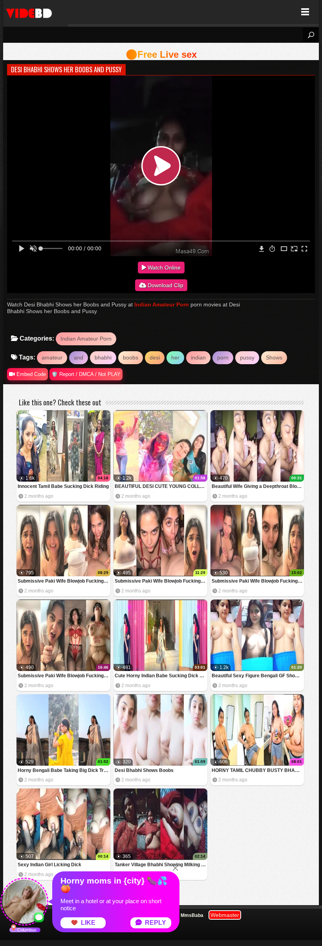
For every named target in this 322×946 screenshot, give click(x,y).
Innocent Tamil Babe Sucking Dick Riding (63, 486)
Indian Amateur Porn (161, 304)
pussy (247, 357)
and (78, 357)
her (175, 357)
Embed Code (30, 374)
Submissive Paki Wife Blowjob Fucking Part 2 (258, 581)
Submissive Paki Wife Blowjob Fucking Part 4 (64, 581)
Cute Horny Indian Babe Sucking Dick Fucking (161, 675)
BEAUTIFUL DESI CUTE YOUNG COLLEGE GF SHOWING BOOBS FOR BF (161, 486)
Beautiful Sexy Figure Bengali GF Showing (258, 675)
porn (223, 357)
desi (155, 357)
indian (198, 357)
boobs (130, 357)
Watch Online (163, 267)
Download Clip (164, 285)
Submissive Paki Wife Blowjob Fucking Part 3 (161, 581)
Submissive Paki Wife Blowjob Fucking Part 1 (64, 675)
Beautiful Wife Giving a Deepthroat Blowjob (258, 486)
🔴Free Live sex (161, 54)
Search (310, 35)
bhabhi (103, 357)
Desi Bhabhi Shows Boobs (144, 770)
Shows (274, 357)
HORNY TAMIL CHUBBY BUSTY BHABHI (257, 770)
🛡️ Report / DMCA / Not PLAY (86, 374)
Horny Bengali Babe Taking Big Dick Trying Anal (64, 770)
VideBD (35, 12)
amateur (52, 357)
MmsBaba (192, 915)
